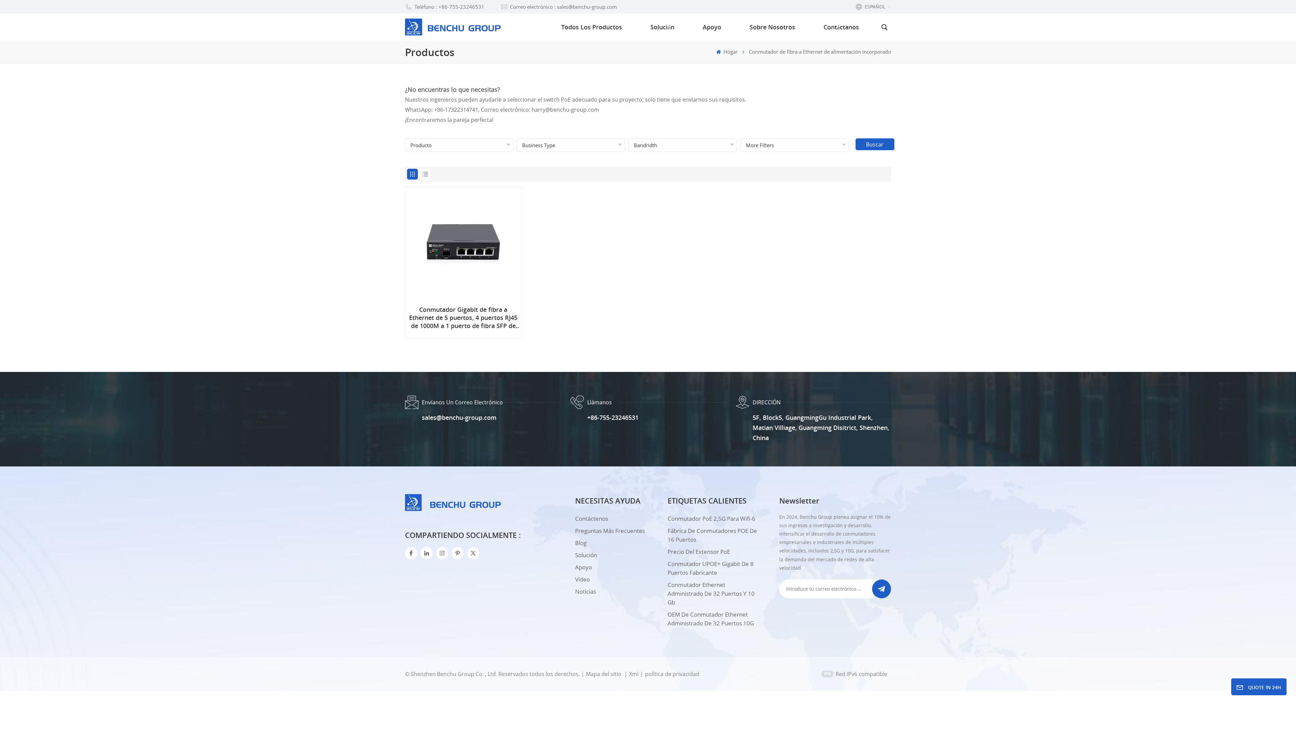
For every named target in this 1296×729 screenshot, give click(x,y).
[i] (427, 553)
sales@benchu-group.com (459, 417)
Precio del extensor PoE (699, 552)
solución (586, 555)
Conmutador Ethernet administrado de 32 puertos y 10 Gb (711, 593)
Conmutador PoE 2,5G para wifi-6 (711, 518)
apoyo (583, 567)
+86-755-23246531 (613, 417)
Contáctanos (841, 27)
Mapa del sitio (604, 674)
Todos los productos (591, 27)
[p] (458, 553)
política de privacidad (672, 674)
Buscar (875, 144)
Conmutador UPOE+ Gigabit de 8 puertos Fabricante (711, 568)
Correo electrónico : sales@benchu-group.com (563, 6)
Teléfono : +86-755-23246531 (449, 6)
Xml (634, 674)
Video (582, 579)
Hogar (730, 51)
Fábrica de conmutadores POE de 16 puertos (712, 535)
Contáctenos (591, 518)
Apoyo (712, 27)
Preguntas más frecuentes (610, 531)
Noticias (585, 591)
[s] (442, 553)
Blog (581, 543)
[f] (411, 553)
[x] (473, 553)
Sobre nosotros (772, 27)
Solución (662, 27)
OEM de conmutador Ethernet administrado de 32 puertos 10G (711, 619)
